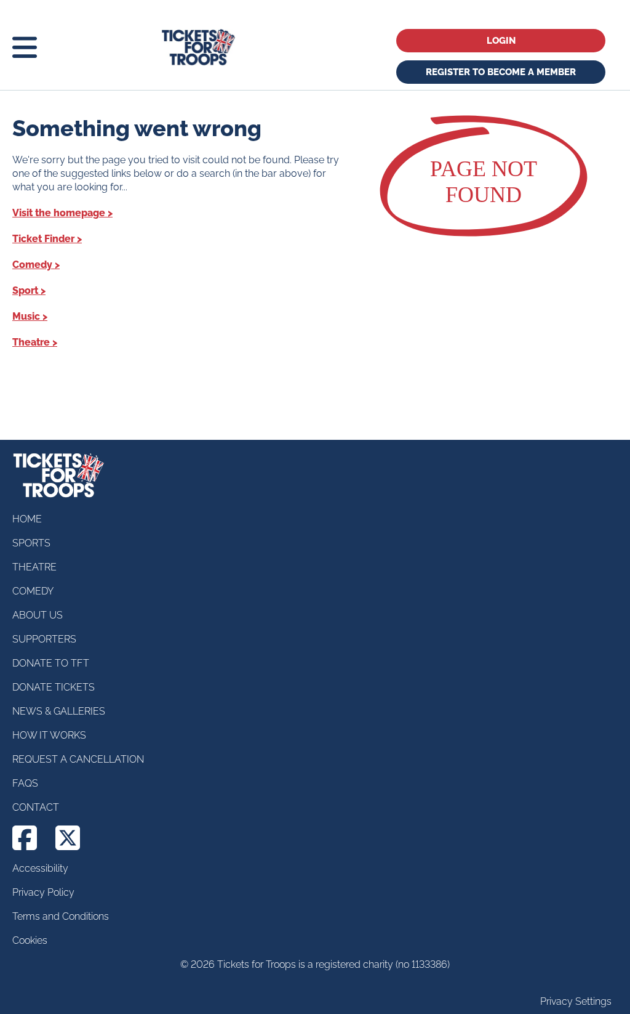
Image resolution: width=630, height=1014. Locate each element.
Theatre (31, 342)
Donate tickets (53, 687)
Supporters (44, 639)
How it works (49, 735)
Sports (31, 543)
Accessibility (40, 868)
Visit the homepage (58, 213)
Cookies (29, 940)
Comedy (32, 264)
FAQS (25, 783)
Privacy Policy (43, 892)
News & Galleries (58, 711)
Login (501, 40)
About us (37, 615)
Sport (25, 290)
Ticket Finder (43, 239)
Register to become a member (501, 72)
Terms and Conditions (60, 916)
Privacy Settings (576, 1001)
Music (26, 316)
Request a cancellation (78, 759)
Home (27, 519)
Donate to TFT (50, 663)
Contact (35, 807)
